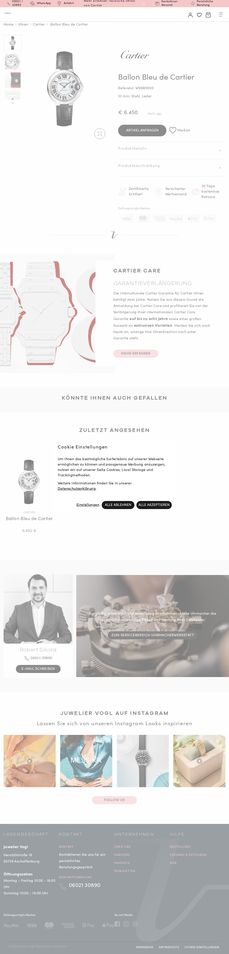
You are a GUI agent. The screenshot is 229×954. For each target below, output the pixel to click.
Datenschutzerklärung (77, 489)
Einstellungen (87, 505)
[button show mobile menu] (221, 15)
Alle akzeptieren (154, 505)
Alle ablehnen (118, 505)
